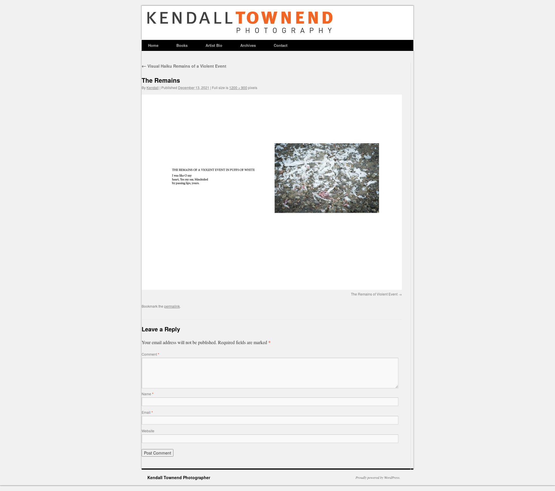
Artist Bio (214, 45)
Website (148, 430)
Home (153, 45)
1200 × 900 (238, 87)
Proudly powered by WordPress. (378, 477)
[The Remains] (272, 192)
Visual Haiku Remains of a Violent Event (184, 66)
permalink (172, 306)
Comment (150, 354)
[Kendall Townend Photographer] (237, 37)
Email (147, 412)
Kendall (153, 87)
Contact (280, 45)
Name (147, 393)
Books (182, 45)
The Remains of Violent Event (374, 293)
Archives (248, 45)
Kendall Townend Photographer (178, 477)
